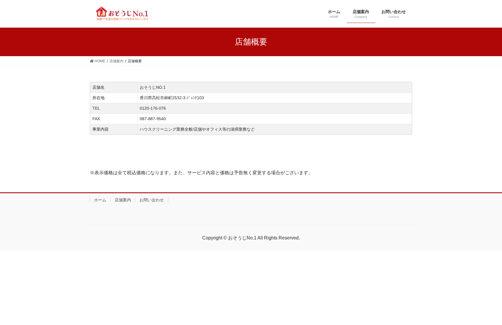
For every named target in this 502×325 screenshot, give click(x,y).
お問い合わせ (151, 200)
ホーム (100, 200)
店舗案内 (123, 200)
